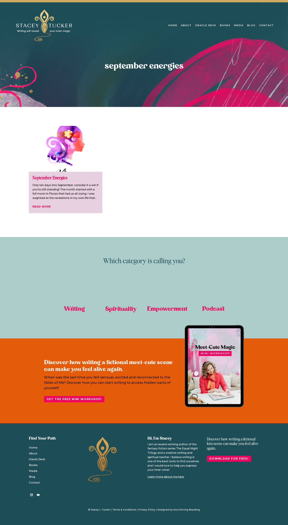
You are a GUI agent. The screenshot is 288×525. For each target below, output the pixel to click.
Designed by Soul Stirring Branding (178, 509)
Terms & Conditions (124, 509)
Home (172, 25)
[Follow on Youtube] (38, 495)
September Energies (50, 177)
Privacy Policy (146, 509)
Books (225, 25)
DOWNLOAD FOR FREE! (229, 458)
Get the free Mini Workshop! (74, 399)
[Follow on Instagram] (31, 495)
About (186, 25)
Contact (266, 25)
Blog (251, 25)
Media (239, 25)
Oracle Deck (205, 25)
